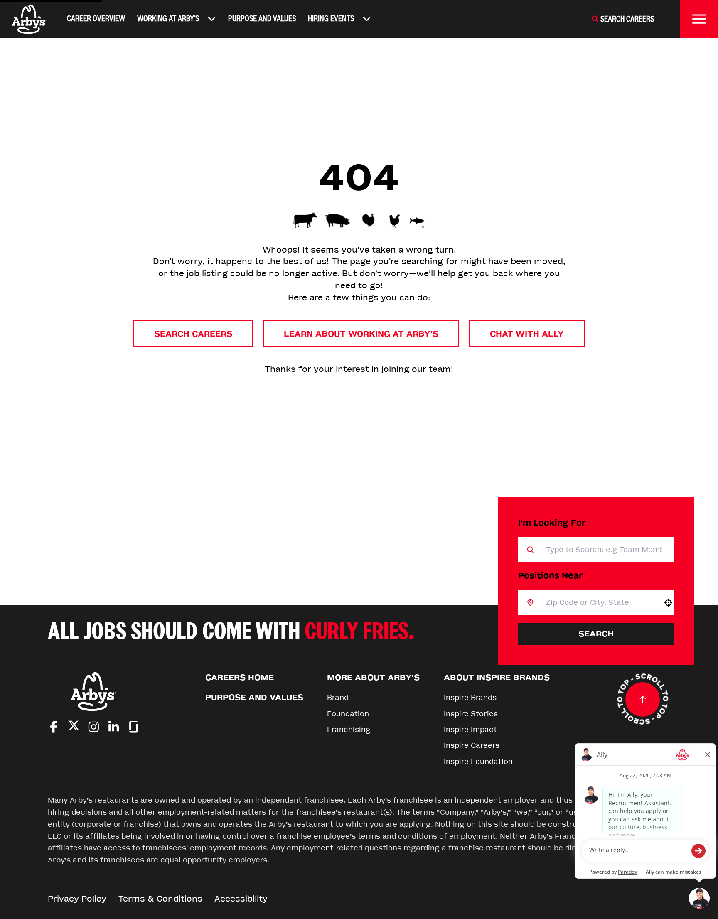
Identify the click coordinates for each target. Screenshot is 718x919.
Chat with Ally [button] (527, 334)
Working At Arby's (168, 18)
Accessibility (241, 899)
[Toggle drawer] (699, 19)
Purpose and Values (262, 18)
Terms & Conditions (160, 899)
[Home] (29, 19)
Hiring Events (331, 18)
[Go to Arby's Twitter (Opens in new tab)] (74, 727)
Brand (338, 697)
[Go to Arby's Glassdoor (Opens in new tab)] (134, 727)
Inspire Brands (470, 697)
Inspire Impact (470, 729)
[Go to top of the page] (642, 699)
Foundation (348, 714)
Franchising (349, 729)
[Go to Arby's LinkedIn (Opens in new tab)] (114, 727)
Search (596, 634)
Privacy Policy (77, 899)
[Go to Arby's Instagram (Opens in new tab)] (94, 727)
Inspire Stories (471, 714)
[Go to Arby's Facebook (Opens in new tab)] (54, 727)
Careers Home (239, 677)
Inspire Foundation (478, 761)
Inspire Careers (471, 745)
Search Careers (193, 334)
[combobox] (598, 602)
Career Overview (96, 18)
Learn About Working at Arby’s (361, 334)
